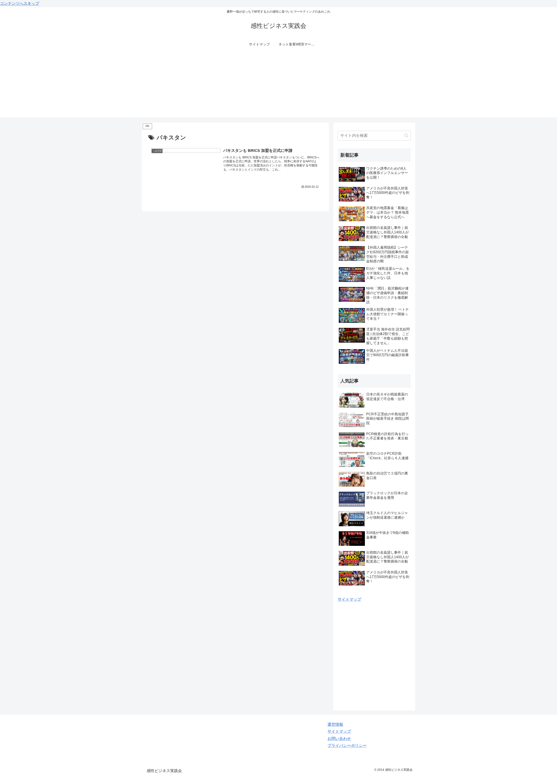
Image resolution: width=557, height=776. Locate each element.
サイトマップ (349, 599)
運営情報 (335, 724)
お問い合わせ (339, 738)
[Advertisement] (278, 86)
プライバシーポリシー (347, 745)
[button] (406, 135)
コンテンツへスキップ (19, 3)
